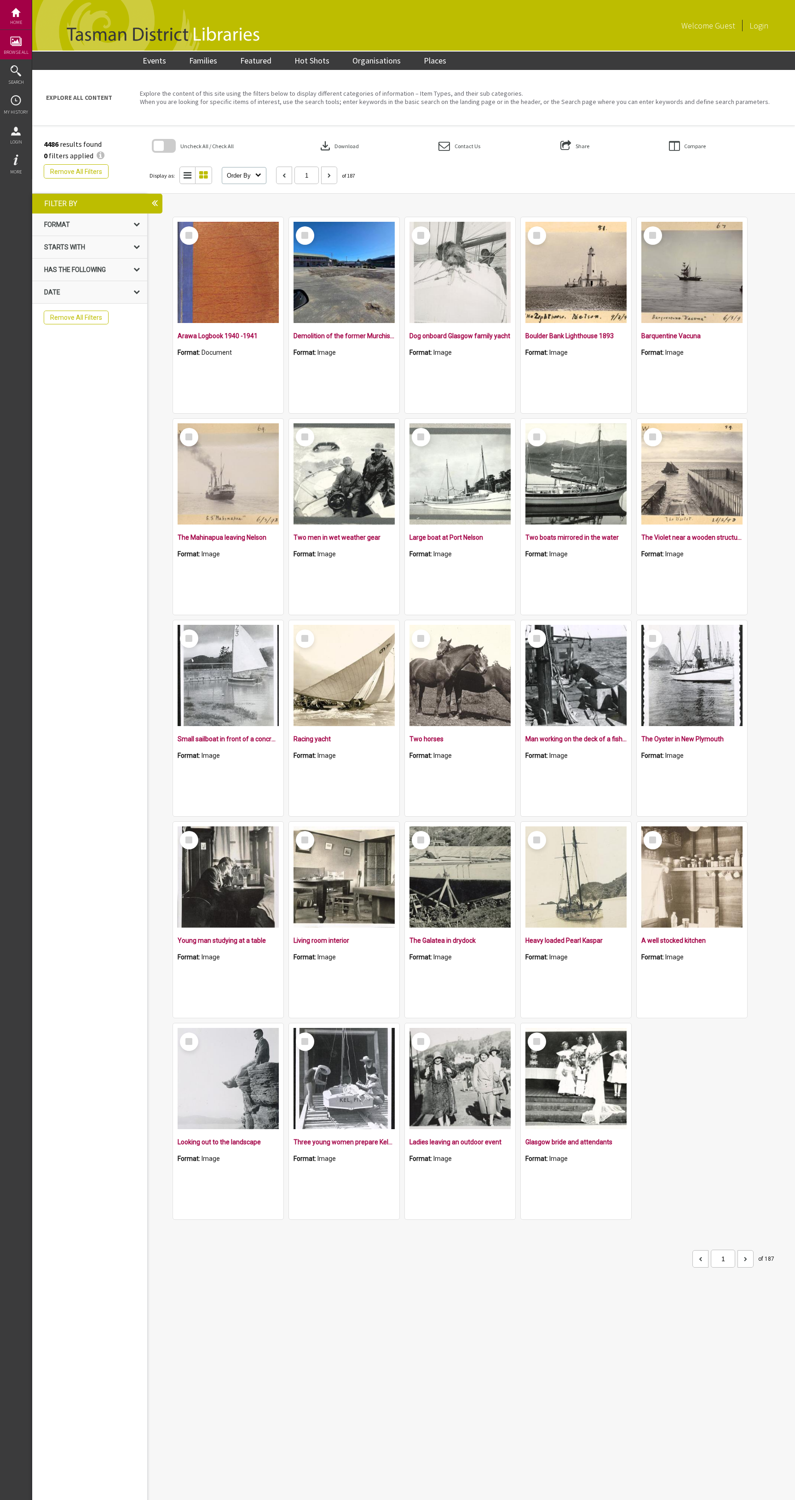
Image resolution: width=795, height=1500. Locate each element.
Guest (725, 25)
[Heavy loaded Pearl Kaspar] (576, 877)
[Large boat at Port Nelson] (460, 474)
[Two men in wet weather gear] (344, 474)
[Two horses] (460, 675)
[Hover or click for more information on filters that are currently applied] (100, 155)
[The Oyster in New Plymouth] (692, 675)
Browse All (16, 52)
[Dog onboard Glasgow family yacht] (460, 272)
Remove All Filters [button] (76, 171)
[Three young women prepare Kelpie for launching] (344, 1078)
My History (16, 112)
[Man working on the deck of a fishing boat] (576, 675)
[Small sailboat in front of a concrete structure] (228, 675)
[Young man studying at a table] (228, 877)
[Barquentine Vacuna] (692, 272)
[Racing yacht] (344, 675)
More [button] (16, 172)
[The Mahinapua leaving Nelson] (228, 474)
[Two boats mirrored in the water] (576, 474)
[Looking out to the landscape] (228, 1078)
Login (16, 142)
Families (203, 60)
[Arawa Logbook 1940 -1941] (228, 272)
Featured (255, 60)
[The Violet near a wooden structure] (692, 474)
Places (435, 60)
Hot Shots (311, 60)
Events (154, 60)
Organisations (376, 60)
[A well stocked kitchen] (692, 877)
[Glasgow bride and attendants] (576, 1078)
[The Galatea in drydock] (460, 877)
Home (16, 22)
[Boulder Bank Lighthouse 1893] (576, 272)
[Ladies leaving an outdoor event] (460, 1078)
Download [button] (338, 146)
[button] (459, 146)
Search (16, 82)
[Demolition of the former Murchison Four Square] (344, 272)
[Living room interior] (344, 877)
